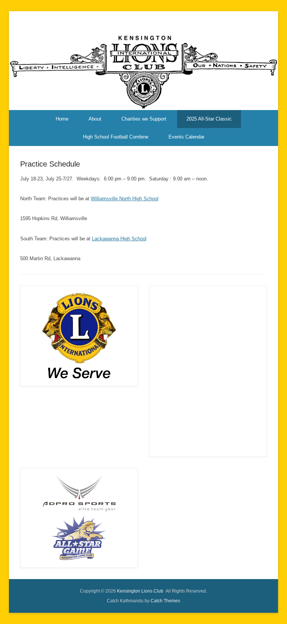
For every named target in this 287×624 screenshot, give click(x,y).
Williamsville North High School (124, 198)
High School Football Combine (115, 137)
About (95, 119)
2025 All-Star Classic (209, 119)
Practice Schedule (50, 164)
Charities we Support (143, 119)
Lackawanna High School (119, 238)
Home (62, 119)
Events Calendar (186, 137)
